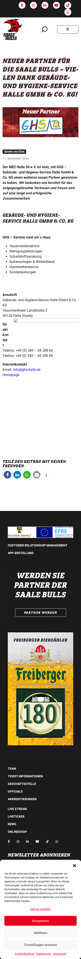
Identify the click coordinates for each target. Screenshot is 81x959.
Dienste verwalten (40, 909)
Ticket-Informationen (25, 776)
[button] (74, 865)
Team (12, 768)
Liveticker (16, 816)
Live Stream (17, 809)
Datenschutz (43, 953)
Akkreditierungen (22, 799)
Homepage (11, 375)
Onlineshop (17, 831)
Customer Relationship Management (37, 545)
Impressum (59, 953)
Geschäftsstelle (22, 784)
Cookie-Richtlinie (24, 953)
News (12, 824)
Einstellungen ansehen (40, 945)
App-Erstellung (21, 553)
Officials (15, 791)
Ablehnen (40, 933)
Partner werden (40, 612)
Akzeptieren (40, 921)
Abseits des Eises (14, 151)
